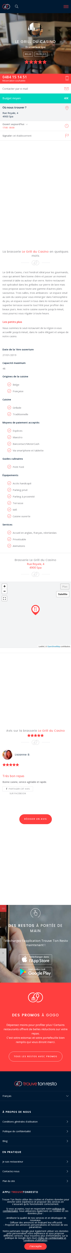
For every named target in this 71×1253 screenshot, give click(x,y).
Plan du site (8, 1181)
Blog (4, 1141)
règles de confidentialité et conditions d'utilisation (44, 1239)
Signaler (17, 135)
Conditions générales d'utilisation (20, 1121)
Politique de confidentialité (16, 1131)
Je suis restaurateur (12, 1161)
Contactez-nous (10, 1171)
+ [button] (4, 586)
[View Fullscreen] (4, 598)
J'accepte (35, 1246)
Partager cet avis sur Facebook (19, 789)
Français (6, 1095)
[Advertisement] (35, 195)
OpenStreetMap (53, 646)
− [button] (4, 591)
